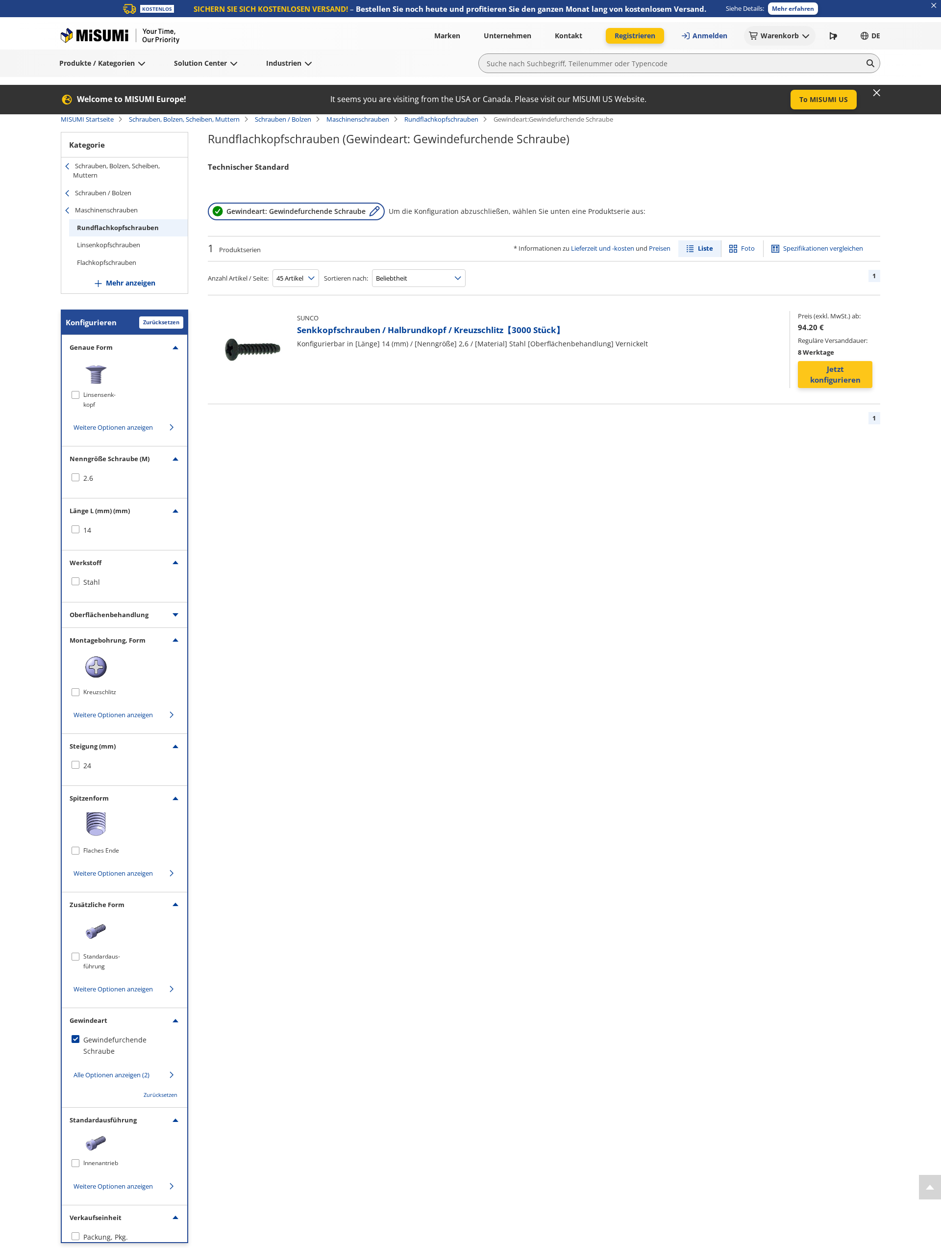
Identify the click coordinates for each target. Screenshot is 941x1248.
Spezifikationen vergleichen (823, 248)
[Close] (877, 93)
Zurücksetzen (161, 322)
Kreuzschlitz (99, 692)
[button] (793, 8)
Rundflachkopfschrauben (441, 119)
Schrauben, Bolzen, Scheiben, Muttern (184, 119)
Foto (748, 248)
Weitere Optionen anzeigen (113, 427)
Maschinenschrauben (357, 119)
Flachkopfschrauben (106, 262)
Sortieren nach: (346, 278)
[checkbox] (124, 478)
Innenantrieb (100, 1163)
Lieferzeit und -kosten (602, 248)
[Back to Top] (930, 1187)
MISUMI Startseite (87, 119)
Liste (705, 248)
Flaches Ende (101, 850)
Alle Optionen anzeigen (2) (111, 1074)
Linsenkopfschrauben (108, 244)
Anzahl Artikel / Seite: (238, 278)
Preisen (659, 248)
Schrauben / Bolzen (283, 119)
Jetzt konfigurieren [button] (835, 374)
